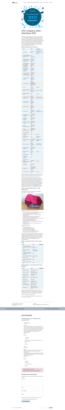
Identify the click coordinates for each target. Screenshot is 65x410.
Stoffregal (20, 304)
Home (13, 407)
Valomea (25, 346)
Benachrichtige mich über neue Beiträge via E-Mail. (29, 399)
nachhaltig (34, 304)
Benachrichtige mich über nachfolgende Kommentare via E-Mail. (31, 397)
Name (22, 387)
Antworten (25, 358)
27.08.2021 (37, 171)
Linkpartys (17, 304)
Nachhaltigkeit (38, 304)
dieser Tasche (25, 284)
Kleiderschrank (14, 304)
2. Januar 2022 (27, 338)
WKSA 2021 (24, 254)
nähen (41, 304)
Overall (24, 87)
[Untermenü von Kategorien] (52, 2)
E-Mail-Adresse (23, 390)
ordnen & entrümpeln (44, 304)
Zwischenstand (33, 56)
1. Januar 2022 (25, 323)
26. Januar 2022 (26, 347)
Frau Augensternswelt (27, 322)
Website (22, 394)
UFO (48, 304)
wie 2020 (34, 174)
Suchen (51, 407)
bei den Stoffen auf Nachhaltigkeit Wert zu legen (34, 186)
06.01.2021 (37, 110)
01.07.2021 (37, 134)
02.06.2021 (41, 111)
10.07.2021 (37, 87)
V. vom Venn (26, 337)
